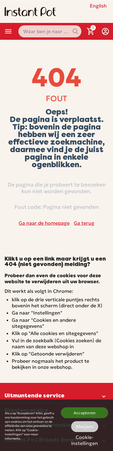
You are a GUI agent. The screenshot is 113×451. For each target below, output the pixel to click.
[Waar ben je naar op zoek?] (75, 31)
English (98, 6)
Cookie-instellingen (84, 439)
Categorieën (8, 31)
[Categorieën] (8, 31)
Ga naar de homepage (44, 223)
